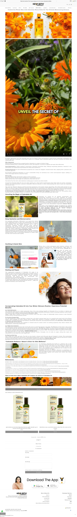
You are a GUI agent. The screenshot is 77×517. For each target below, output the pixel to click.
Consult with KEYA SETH (33, 258)
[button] (22, 258)
